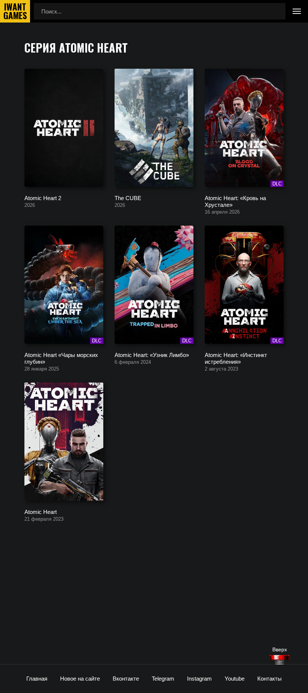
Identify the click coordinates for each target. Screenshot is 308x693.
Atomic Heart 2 (42, 197)
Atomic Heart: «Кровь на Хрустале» (235, 201)
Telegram (163, 678)
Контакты (269, 678)
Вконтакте (126, 678)
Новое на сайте (80, 678)
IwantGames (15, 11)
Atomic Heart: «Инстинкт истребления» (236, 358)
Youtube (235, 678)
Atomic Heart (40, 511)
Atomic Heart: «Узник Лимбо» (152, 354)
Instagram (199, 678)
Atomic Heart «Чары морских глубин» (61, 358)
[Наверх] (279, 659)
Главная (36, 678)
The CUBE (128, 197)
